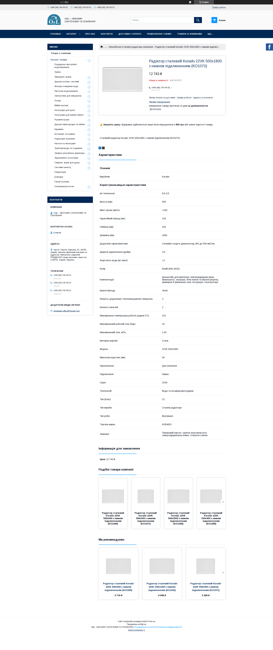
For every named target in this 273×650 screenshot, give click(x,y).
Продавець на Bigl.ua (136, 624)
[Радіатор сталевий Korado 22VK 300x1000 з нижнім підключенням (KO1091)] (162, 563)
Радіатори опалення (65, 139)
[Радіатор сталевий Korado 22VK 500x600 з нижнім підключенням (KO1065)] (113, 493)
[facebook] (100, 148)
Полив (58, 100)
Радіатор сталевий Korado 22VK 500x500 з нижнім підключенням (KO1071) (146, 518)
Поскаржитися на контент (145, 627)
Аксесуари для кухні (65, 110)
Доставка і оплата (129, 34)
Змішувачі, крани (63, 77)
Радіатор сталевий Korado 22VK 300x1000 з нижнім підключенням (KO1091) (162, 586)
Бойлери (59, 177)
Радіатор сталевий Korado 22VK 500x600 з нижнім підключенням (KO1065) (113, 518)
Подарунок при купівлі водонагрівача (66, 65)
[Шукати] (198, 20)
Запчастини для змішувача (68, 96)
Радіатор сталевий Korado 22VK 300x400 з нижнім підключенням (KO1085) (211, 518)
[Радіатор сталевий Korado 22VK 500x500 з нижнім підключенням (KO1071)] (146, 493)
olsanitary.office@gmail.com (66, 311)
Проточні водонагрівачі (66, 91)
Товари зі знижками (189, 34)
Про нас (90, 34)
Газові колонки (62, 181)
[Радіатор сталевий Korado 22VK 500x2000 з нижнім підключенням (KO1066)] (178, 493)
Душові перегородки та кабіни (70, 124)
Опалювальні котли (64, 186)
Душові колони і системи (67, 81)
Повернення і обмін (159, 34)
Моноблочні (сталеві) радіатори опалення (131, 47)
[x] (103, 148)
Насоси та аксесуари (65, 143)
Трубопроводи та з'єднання (68, 148)
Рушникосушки (62, 119)
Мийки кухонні (61, 105)
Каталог (71, 34)
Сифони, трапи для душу (67, 162)
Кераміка (59, 129)
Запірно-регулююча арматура (70, 153)
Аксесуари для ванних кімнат (69, 115)
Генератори (60, 172)
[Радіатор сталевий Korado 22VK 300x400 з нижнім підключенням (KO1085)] (211, 493)
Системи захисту (63, 167)
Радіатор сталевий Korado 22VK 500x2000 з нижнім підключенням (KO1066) (178, 518)
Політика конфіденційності (170, 627)
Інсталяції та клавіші (65, 134)
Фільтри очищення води (66, 86)
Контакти (107, 34)
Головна (55, 34)
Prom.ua (151, 621)
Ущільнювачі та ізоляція (66, 158)
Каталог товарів (59, 59)
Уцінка (58, 72)
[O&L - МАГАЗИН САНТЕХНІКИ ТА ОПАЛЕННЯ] (54, 25)
